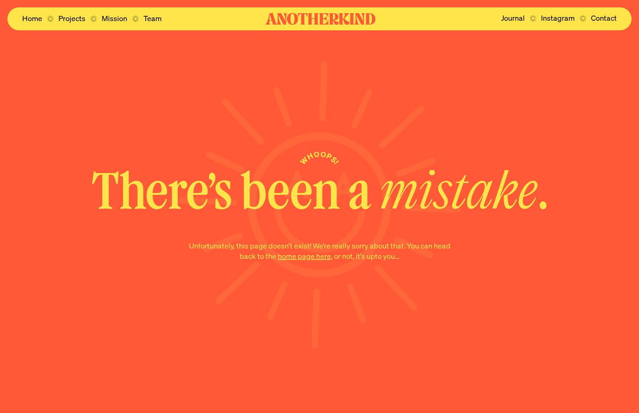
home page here (304, 256)
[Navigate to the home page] (320, 19)
